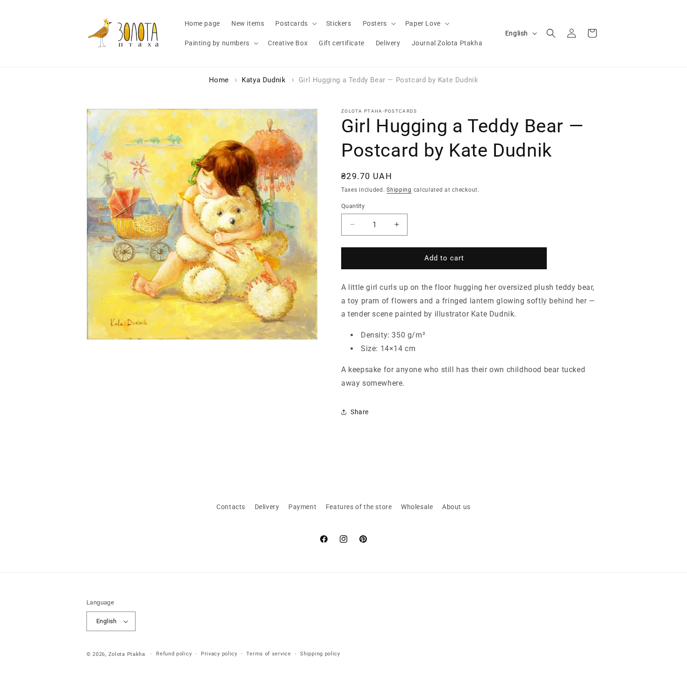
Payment (302, 507)
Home (219, 80)
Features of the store (359, 507)
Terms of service (268, 654)
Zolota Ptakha (126, 654)
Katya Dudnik (264, 80)
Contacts (230, 507)
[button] (295, 23)
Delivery (267, 507)
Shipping (399, 190)
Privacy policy (219, 654)
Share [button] (360, 412)
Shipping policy (320, 654)
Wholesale (417, 507)
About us (456, 507)
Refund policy (174, 654)
